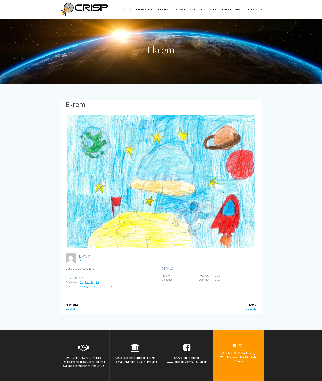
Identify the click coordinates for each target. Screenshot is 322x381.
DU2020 (79, 278)
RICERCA (163, 9)
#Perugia (108, 286)
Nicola (82, 260)
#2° (75, 286)
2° (81, 282)
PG (97, 282)
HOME (127, 9)
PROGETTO (143, 9)
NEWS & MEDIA (231, 9)
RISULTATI (207, 9)
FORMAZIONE (184, 9)
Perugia (89, 282)
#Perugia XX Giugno (90, 286)
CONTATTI (255, 9)
